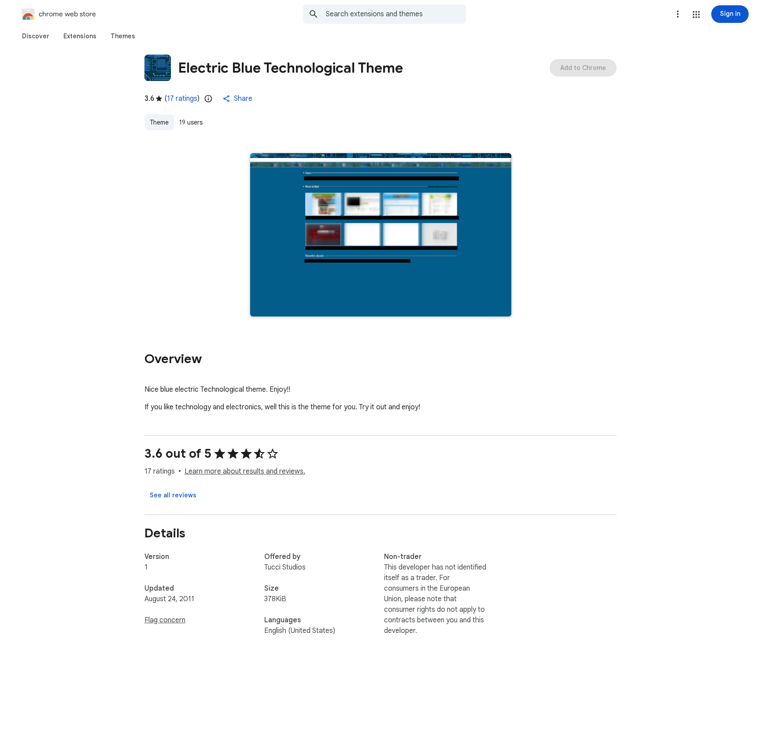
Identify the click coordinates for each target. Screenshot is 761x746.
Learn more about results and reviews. (245, 471)
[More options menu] (678, 14)
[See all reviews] (173, 495)
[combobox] (396, 14)
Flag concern (164, 620)
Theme (159, 122)
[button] (696, 14)
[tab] (35, 36)
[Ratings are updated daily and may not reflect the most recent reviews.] (208, 98)
